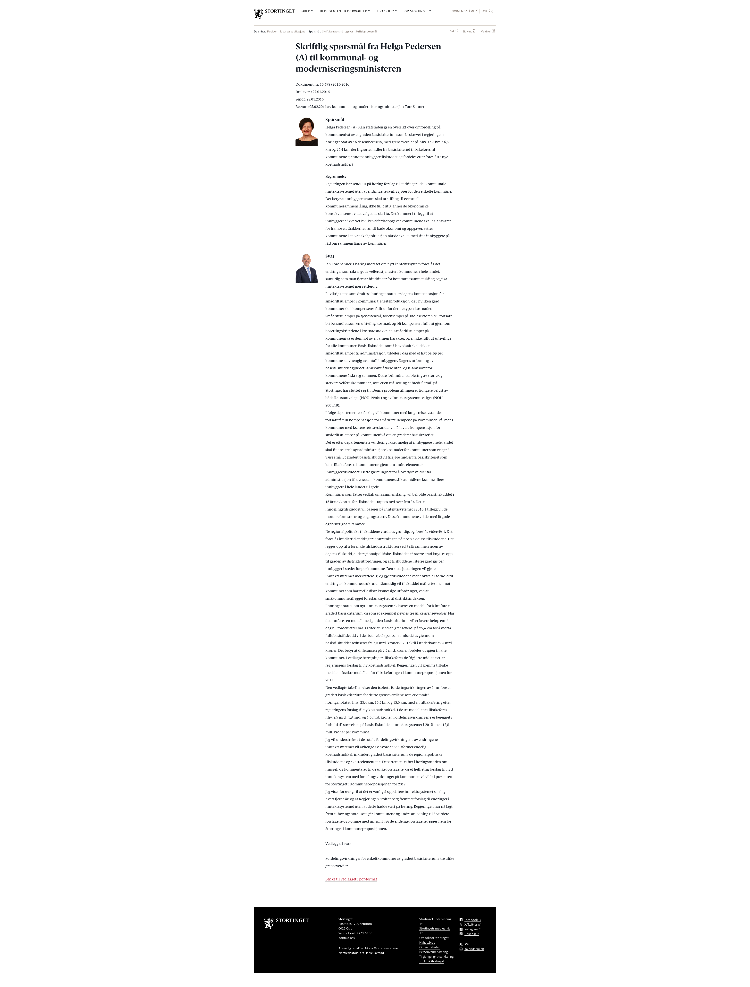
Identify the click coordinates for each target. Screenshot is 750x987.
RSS (466, 944)
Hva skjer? (385, 11)
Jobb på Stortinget (431, 961)
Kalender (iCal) (474, 949)
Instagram (471, 929)
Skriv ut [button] (467, 31)
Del (452, 31)
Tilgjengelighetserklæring (436, 956)
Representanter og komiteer (343, 11)
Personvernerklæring (433, 952)
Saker (305, 11)
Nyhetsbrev (427, 942)
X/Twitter (470, 924)
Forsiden (272, 31)
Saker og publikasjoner (293, 31)
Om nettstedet (429, 947)
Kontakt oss (346, 938)
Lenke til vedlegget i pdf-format (351, 879)
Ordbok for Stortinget (434, 938)
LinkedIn (470, 934)
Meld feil (486, 31)
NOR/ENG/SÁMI (463, 11)
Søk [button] (484, 11)
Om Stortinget (416, 11)
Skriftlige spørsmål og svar (337, 31)
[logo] (274, 14)
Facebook (471, 919)
